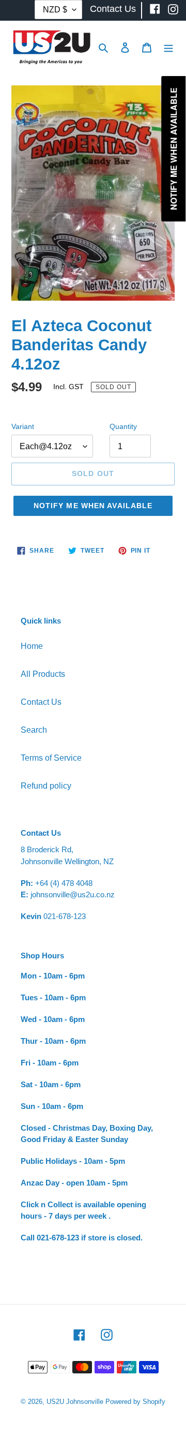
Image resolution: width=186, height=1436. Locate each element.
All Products (43, 674)
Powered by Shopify (135, 1401)
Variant (22, 426)
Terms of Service (51, 757)
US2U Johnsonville (75, 1401)
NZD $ (55, 9)
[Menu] (168, 47)
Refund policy (46, 785)
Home (32, 646)
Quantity (123, 426)
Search (34, 730)
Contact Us (41, 702)
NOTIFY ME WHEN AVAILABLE (93, 505)
